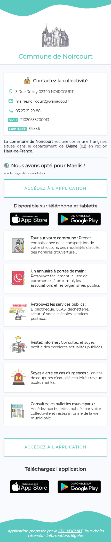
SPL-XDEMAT (70, 531)
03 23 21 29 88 (28, 111)
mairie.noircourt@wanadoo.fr (42, 101)
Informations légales (64, 535)
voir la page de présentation (25, 173)
